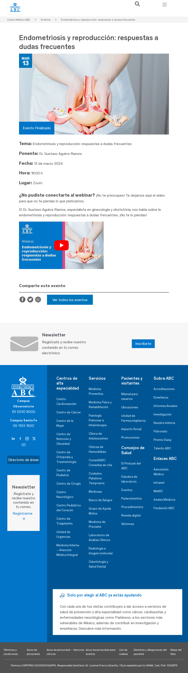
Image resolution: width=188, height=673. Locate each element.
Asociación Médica (161, 471)
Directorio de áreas (23, 460)
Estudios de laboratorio (129, 479)
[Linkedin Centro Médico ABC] (13, 438)
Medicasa (95, 492)
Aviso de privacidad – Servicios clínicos (65, 652)
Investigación (162, 414)
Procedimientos (132, 507)
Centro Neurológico (64, 494)
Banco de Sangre (100, 500)
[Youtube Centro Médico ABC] (24, 445)
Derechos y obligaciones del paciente (150, 652)
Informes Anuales (165, 406)
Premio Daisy (162, 440)
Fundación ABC (164, 508)
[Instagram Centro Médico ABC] (27, 438)
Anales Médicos (164, 500)
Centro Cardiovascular (66, 401)
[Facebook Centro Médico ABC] (20, 438)
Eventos (126, 490)
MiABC (158, 491)
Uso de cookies (123, 652)
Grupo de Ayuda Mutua (100, 511)
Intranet (159, 483)
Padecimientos (131, 498)
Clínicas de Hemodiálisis (97, 449)
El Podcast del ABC (131, 465)
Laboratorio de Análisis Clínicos (99, 537)
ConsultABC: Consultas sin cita (100, 462)
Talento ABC (162, 448)
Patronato (160, 431)
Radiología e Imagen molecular (101, 551)
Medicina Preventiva (96, 391)
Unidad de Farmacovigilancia (133, 418)
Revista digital (131, 515)
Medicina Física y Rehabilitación (100, 404)
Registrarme (23, 513)
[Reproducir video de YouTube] (61, 245)
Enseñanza (161, 397)
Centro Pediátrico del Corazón (68, 507)
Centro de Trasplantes (64, 521)
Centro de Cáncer (68, 412)
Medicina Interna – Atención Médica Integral (67, 550)
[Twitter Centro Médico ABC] (34, 438)
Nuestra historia (164, 423)
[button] (137, 5)
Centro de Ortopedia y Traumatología (66, 457)
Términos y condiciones (10, 652)
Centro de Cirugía (68, 484)
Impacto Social (131, 429)
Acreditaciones (164, 389)
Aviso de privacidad (33, 652)
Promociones (130, 438)
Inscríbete (143, 343)
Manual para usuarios (129, 396)
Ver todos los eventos (70, 300)
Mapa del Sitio (176, 652)
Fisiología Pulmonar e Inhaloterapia (98, 420)
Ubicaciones (129, 407)
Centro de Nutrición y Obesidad (63, 439)
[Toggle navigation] (164, 4)
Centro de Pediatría (63, 472)
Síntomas (127, 524)
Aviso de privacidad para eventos (101, 652)
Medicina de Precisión (97, 524)
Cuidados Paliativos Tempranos (96, 478)
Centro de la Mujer (64, 423)
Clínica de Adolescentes (98, 436)
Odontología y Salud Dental (98, 564)
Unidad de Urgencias (63, 534)
